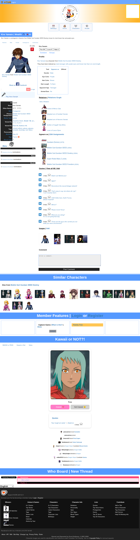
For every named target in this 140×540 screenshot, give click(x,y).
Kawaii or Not (21, 345)
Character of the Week (7, 159)
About (3, 534)
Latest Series (30, 510)
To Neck (52, 84)
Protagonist (16, 111)
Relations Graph (54, 98)
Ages (72, 510)
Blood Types (75, 514)
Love (49, 49)
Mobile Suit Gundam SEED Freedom (60, 164)
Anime (65, 28)
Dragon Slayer (69, 446)
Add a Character (120, 507)
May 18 (15, 134)
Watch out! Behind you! (58, 176)
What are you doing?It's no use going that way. (54, 215)
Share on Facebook (18, 85)
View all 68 (51, 168)
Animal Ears (35, 42)
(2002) (69, 148)
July (5, 505)
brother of (50, 125)
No (51, 91)
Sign (10, 137)
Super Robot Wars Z (54, 159)
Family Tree (78, 325)
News (28, 516)
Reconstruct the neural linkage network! (64, 186)
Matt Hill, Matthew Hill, (20, 125)
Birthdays (54, 28)
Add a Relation (44, 101)
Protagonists (97, 510)
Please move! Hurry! (58, 210)
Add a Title (118, 505)
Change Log (24, 534)
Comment (43, 52)
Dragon (79, 453)
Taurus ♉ (16, 137)
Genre (95, 512)
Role (10, 111)
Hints (39, 327)
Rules (41, 534)
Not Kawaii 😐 (80, 407)
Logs (33, 89)
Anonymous (24, 477)
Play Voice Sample (12, 96)
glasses (30, 128)
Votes (30, 345)
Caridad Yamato (62, 114)
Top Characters (53, 507)
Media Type (8, 118)
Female (17, 42)
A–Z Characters (53, 505)
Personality (74, 507)
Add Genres (119, 512)
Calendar (29, 519)
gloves (25, 128)
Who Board (57, 471)
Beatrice (71, 423)
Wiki (11, 534)
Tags (27, 512)
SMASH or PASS (7, 345)
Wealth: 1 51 (23, 34)
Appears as (55, 69)
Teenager (53, 88)
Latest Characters (54, 510)
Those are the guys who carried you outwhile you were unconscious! (60, 222)
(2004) (75, 153)
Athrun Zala (57, 108)
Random (4, 42)
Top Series (29, 507)
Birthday (9, 134)
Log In (13, 2)
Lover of (49, 130)
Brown (52, 80)
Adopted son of (52, 114)
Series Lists (29, 514)
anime (15, 118)
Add (58, 168)
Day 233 (6, 519)
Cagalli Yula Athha (59, 125)
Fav (42, 49)
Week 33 (6, 512)
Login (77, 316)
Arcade (87, 28)
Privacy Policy (33, 534)
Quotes (55, 418)
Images (42, 228)
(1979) (62, 142)
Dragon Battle (78, 450)
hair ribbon (29, 130)
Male (11, 42)
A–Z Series (29, 505)
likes (45, 176)
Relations (43, 98)
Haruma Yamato (62, 119)
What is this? (57, 325)
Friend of (50, 108)
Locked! (52, 331)
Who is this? (25, 480)
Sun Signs (74, 512)
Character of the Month (7, 166)
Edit (28, 89)
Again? (53, 181)
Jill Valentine (13, 511)
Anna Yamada (13, 518)
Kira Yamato (7, 34)
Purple (52, 76)
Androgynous (26, 42)
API (7, 534)
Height (73, 516)
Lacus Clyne (57, 130)
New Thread (82, 471)
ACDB (7, 2)
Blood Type (8, 139)
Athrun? (53, 204)
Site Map (16, 534)
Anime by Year (30, 521)
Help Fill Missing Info (122, 514)
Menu (5, 146)
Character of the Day (7, 152)
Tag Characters (120, 510)
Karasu (11, 525)
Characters (75, 28)
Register (95, 316)
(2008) (64, 159)
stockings (22, 130)
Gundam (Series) (53, 142)
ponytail (15, 130)
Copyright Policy (94, 538)
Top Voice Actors (98, 507)
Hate (56, 49)
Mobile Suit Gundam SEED (57, 148)
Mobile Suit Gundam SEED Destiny (69, 61)
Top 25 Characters (99, 516)
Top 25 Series (97, 514)
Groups (52, 52)
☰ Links (32, 46)
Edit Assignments (57, 134)
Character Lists (53, 514)
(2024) (76, 164)
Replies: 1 (23, 483)
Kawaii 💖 (60, 407)
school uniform (17, 128)
